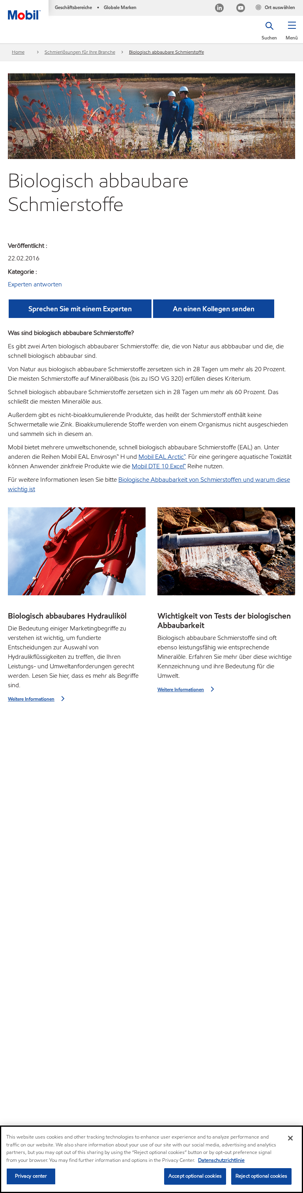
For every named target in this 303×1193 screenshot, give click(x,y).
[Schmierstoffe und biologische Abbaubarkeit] (226, 554)
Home (18, 52)
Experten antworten (35, 284)
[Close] (290, 1138)
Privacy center (31, 1176)
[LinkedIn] (219, 9)
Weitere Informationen (31, 699)
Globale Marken (120, 7)
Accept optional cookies (195, 1176)
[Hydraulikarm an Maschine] (77, 554)
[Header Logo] (24, 10)
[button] (292, 33)
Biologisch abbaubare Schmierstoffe (166, 52)
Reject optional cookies (261, 1176)
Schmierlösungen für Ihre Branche (80, 52)
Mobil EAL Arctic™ (161, 457)
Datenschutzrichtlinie (221, 1160)
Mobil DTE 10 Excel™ (159, 466)
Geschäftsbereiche (73, 7)
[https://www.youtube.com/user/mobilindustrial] (240, 9)
